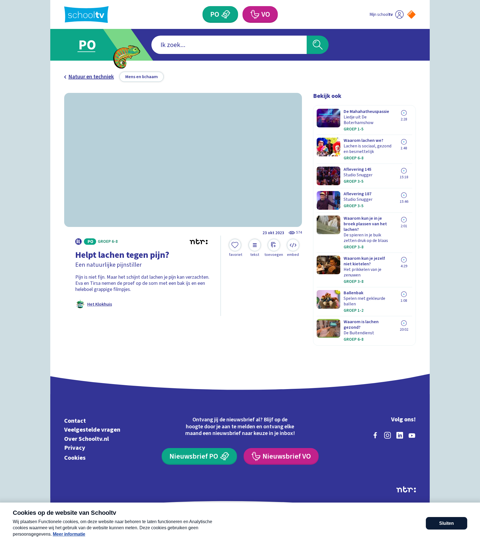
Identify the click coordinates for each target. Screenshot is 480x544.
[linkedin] (400, 435)
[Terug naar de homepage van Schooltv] (86, 14)
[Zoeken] (318, 45)
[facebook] (375, 435)
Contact (75, 420)
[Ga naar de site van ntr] (406, 489)
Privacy (74, 448)
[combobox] (229, 45)
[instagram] (387, 435)
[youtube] (412, 435)
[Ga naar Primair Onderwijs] (92, 45)
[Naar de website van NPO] (411, 14)
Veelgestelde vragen (92, 430)
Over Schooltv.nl (86, 438)
